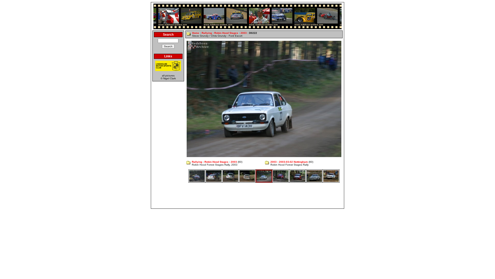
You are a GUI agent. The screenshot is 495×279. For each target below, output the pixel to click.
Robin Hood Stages (226, 33)
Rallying (207, 33)
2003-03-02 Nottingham (293, 161)
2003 (244, 33)
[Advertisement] (247, 195)
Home (195, 33)
